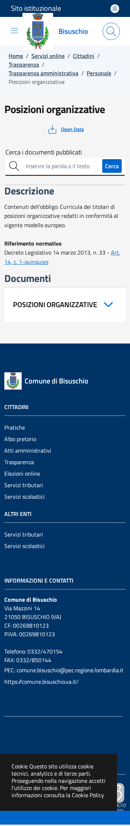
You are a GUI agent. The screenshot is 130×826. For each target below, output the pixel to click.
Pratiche (14, 427)
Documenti (18, 818)
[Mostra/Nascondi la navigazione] (14, 30)
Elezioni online (22, 473)
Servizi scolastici (24, 496)
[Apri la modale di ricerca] (111, 31)
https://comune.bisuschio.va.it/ (41, 681)
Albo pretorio (20, 439)
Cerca (112, 166)
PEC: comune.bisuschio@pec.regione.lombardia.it (64, 670)
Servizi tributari (23, 485)
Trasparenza (19, 462)
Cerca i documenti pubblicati (43, 152)
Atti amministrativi (27, 450)
